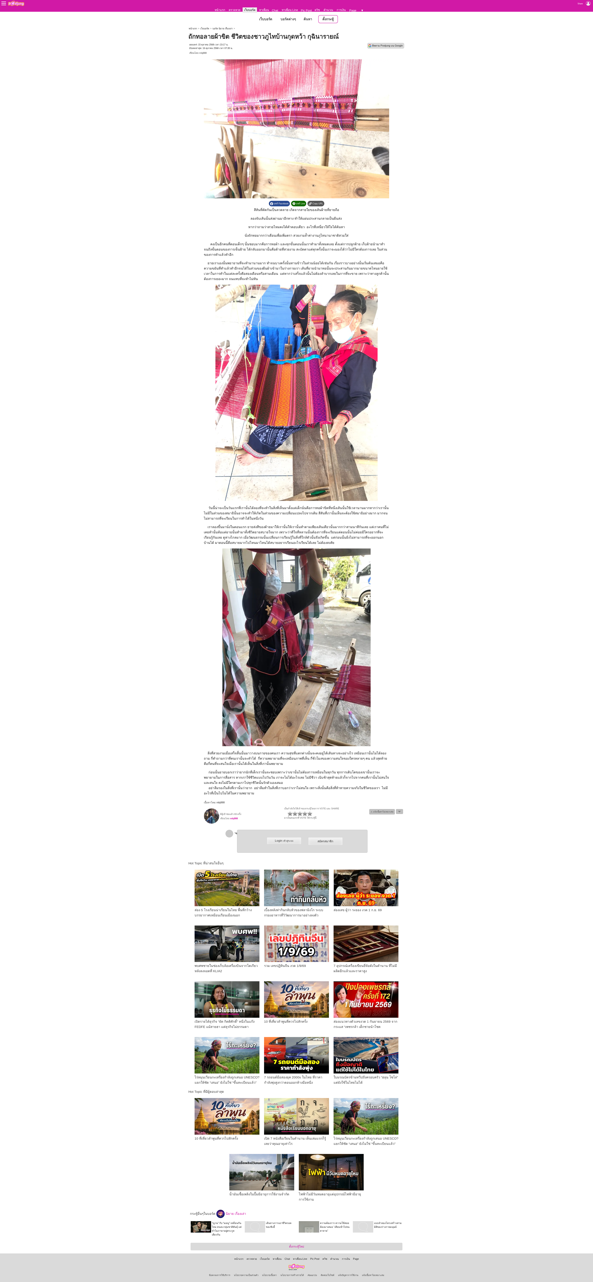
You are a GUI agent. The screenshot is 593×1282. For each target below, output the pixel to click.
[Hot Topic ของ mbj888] (211, 823)
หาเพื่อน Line (290, 10)
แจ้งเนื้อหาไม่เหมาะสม (373, 1275)
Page (352, 10)
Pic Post (306, 10)
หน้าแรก (220, 10)
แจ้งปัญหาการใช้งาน (348, 1275)
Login (284, 840)
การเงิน (341, 10)
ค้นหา (308, 19)
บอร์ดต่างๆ (288, 19)
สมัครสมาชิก (325, 841)
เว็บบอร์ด (249, 10)
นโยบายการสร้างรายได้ (292, 1275)
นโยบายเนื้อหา (269, 1275)
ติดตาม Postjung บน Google (387, 45)
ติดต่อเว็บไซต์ (327, 1275)
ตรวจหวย (234, 10)
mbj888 (203, 53)
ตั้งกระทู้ (328, 19)
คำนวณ (328, 10)
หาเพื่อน (264, 10)
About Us (312, 1275)
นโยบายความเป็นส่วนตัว (246, 1275)
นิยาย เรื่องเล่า (235, 1213)
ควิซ (317, 10)
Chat (275, 10)
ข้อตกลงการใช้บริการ (219, 1275)
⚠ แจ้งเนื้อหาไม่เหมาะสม (382, 812)
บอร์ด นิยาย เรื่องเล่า (222, 28)
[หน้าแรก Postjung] (16, 3)
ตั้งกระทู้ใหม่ (296, 1246)
